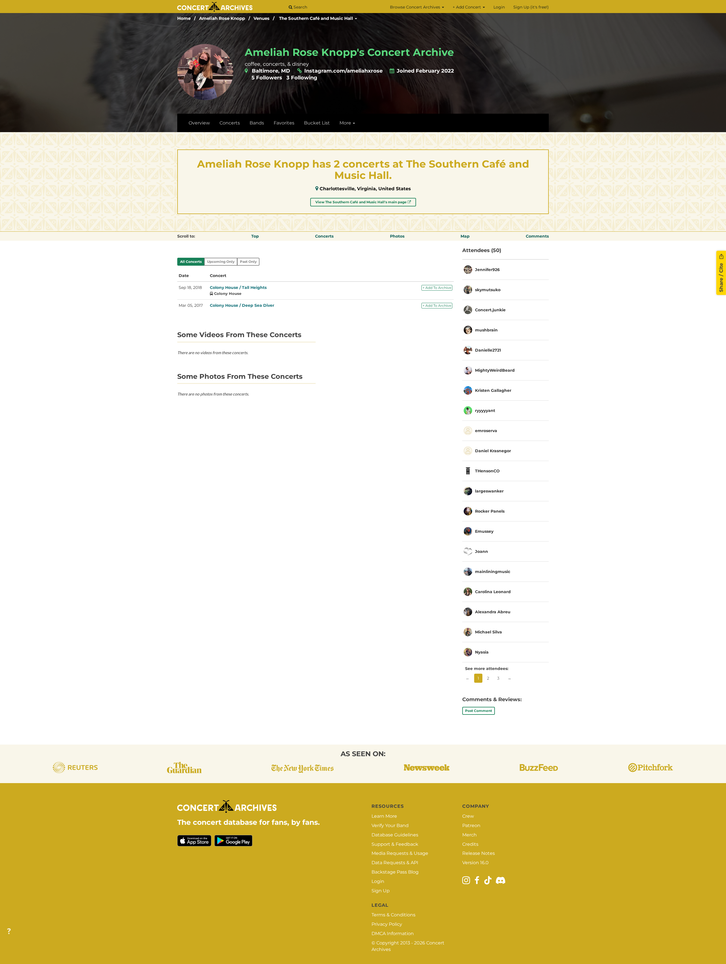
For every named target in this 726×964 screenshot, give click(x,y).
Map (465, 236)
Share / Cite (721, 276)
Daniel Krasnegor (493, 450)
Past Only (248, 261)
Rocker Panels (490, 511)
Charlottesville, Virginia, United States (365, 188)
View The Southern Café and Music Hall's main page (361, 202)
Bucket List (317, 123)
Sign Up (381, 890)
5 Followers (267, 78)
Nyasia (482, 652)
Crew (468, 816)
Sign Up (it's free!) (531, 7)
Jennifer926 (487, 269)
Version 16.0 (475, 862)
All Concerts (191, 261)
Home (184, 18)
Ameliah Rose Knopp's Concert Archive (349, 52)
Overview (199, 123)
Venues (261, 18)
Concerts (230, 123)
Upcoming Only (221, 261)
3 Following (301, 78)
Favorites (284, 123)
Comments (537, 236)
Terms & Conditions (393, 915)
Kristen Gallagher (493, 390)
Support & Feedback (395, 844)
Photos (397, 236)
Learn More (384, 816)
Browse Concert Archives (415, 7)
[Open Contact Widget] (8, 931)
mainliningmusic (492, 571)
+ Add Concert (467, 7)
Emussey (484, 531)
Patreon (471, 825)
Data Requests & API (395, 862)
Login (499, 7)
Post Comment (478, 711)
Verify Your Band (390, 825)
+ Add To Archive (437, 288)
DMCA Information (393, 933)
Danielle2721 (488, 350)
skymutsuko (488, 289)
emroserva (486, 430)
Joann (481, 551)
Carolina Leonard (493, 591)
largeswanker (489, 491)
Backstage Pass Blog (395, 872)
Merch (469, 835)
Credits (470, 844)
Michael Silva (488, 632)
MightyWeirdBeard (495, 370)
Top (255, 236)
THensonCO (487, 470)
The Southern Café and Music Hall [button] (316, 18)
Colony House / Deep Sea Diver (242, 305)
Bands (257, 123)
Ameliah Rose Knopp (222, 18)
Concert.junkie (490, 309)
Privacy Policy (387, 924)
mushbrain (486, 330)
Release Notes (478, 853)
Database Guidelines (395, 835)
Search (299, 7)
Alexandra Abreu (492, 611)
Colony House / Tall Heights (238, 287)
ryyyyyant (485, 410)
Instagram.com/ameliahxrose (344, 71)
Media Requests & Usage (400, 853)
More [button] (345, 123)
